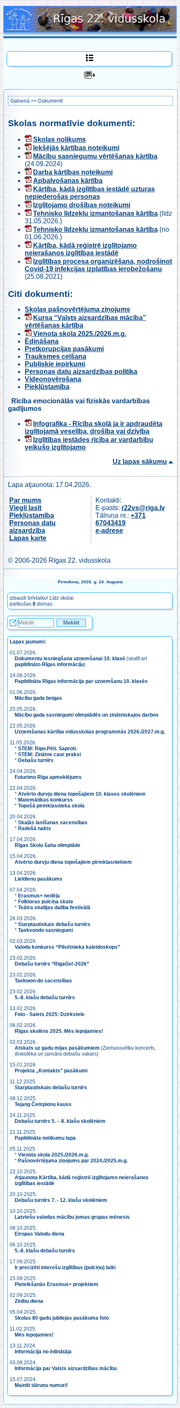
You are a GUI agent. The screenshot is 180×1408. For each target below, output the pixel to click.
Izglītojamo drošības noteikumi (81, 205)
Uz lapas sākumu (140, 461)
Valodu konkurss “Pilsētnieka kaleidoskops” (67, 947)
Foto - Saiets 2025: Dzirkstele (50, 1014)
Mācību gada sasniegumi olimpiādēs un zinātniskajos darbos (87, 715)
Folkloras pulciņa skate (45, 902)
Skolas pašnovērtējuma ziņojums (77, 309)
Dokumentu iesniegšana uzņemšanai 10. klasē (70, 659)
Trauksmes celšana (55, 356)
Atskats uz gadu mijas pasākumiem (57, 1048)
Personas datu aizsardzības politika (81, 371)
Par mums (25, 500)
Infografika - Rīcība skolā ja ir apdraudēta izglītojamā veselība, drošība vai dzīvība (93, 427)
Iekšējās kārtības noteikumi (76, 147)
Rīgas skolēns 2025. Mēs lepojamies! (59, 1031)
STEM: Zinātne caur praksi (49, 754)
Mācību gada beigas (39, 698)
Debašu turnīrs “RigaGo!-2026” (52, 964)
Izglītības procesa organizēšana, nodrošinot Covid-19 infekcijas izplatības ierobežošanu (98, 265)
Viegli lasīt (25, 507)
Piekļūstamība (47, 386)
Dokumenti (50, 101)
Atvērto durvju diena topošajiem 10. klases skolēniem (82, 794)
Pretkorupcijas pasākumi (64, 348)
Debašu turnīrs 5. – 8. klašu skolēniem (60, 1121)
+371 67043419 (120, 519)
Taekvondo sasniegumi (46, 930)
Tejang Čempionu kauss (43, 1104)
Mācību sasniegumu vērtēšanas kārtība (95, 156)
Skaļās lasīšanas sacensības (52, 823)
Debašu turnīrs (36, 760)
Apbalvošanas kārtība (68, 180)
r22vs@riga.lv (143, 507)
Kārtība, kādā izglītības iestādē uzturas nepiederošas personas (90, 192)
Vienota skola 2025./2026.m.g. (78, 333)
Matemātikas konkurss (45, 800)
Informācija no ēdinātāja (43, 1352)
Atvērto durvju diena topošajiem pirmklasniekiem (73, 862)
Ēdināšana (42, 341)
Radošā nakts (34, 828)
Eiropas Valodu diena (39, 1234)
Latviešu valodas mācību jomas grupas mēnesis (72, 1217)
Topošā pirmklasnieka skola (51, 806)
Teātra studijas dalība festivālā (54, 907)
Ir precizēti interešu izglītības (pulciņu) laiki (65, 1267)
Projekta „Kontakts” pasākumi (51, 1071)
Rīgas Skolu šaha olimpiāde (47, 845)
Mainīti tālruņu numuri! (41, 1385)
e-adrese (109, 530)
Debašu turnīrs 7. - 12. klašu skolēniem (61, 1200)
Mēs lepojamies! (34, 1335)
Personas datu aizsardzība (32, 526)
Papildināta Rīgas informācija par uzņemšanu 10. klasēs (81, 681)
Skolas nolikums (59, 139)
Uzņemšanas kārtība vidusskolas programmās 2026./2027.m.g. (90, 732)
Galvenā (20, 101)
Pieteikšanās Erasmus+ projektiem (56, 1284)
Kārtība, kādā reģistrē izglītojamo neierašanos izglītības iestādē (81, 249)
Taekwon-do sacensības (43, 981)
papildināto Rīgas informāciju (49, 664)
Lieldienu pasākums (38, 879)
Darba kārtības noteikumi (73, 172)
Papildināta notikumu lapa (45, 1138)
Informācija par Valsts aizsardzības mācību (66, 1368)
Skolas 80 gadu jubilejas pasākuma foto (62, 1318)
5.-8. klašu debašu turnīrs (45, 997)
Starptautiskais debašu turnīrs (54, 924)
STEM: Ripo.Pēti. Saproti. (47, 749)
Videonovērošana (53, 379)
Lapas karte (27, 538)
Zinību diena (29, 1301)
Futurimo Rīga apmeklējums (48, 777)
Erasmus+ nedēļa (39, 896)
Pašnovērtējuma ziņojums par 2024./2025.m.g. (73, 1161)
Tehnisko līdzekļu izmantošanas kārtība (95, 213)
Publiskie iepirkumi (55, 364)
